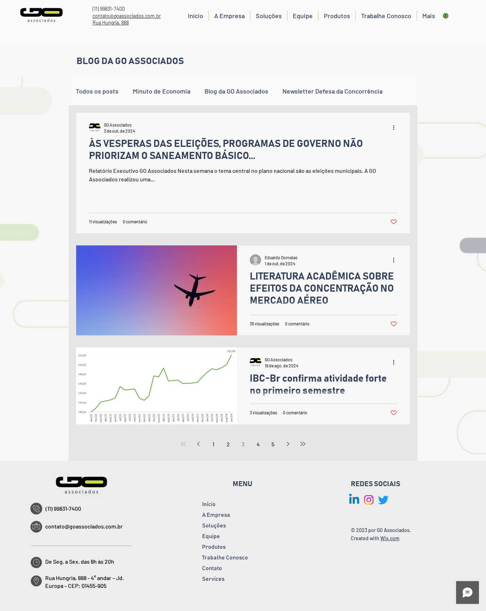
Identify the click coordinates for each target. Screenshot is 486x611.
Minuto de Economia (161, 91)
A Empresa (216, 515)
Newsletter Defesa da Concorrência (332, 91)
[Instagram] (369, 500)
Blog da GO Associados (236, 91)
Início (209, 504)
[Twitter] (383, 500)
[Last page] (302, 443)
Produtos (214, 547)
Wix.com (390, 538)
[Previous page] (198, 443)
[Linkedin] (354, 500)
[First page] (183, 443)
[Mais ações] (396, 127)
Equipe (211, 536)
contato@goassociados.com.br (127, 16)
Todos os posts (97, 91)
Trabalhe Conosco (225, 557)
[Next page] (287, 443)
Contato (212, 568)
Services (213, 579)
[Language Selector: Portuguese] (451, 15)
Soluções (214, 525)
